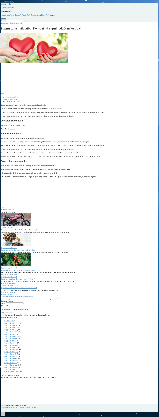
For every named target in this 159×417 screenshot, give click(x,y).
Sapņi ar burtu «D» (10, 330)
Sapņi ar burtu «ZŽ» (10, 369)
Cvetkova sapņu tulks (11, 97)
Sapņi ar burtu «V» (10, 367)
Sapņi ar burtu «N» (10, 352)
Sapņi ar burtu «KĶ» (11, 345)
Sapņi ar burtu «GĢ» (11, 336)
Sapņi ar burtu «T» (10, 363)
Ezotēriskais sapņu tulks (12, 101)
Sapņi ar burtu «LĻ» (10, 347)
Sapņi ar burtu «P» (10, 356)
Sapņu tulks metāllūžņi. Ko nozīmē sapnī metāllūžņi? (18, 279)
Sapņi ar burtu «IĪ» (10, 341)
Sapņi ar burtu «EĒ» (11, 332)
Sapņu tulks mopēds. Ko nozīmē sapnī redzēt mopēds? (19, 230)
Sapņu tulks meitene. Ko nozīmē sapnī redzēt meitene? (19, 288)
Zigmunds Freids (20, 15)
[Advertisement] (56, 78)
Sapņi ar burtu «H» (10, 338)
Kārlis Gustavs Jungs (33, 15)
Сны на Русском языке (12, 371)
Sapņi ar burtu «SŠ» (11, 360)
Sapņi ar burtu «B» (10, 325)
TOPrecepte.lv (6, 309)
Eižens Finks (45, 15)
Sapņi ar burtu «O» (10, 354)
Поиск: (3, 21)
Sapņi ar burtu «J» (10, 343)
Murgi (34, 407)
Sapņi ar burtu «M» (10, 349)
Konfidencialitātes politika (9, 407)
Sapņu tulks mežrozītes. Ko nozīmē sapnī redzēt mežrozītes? (20, 270)
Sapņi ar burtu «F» (10, 334)
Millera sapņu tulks (10, 99)
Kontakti (3, 18)
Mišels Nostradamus (7, 15)
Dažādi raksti (8, 321)
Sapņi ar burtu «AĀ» (11, 323)
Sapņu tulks (6, 4)
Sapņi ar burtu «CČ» (11, 327)
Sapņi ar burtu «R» (10, 358)
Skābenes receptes (25, 407)
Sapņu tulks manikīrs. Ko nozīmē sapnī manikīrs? (17, 296)
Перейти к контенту (7, 2)
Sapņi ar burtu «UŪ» (11, 365)
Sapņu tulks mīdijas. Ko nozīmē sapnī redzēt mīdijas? (18, 250)
